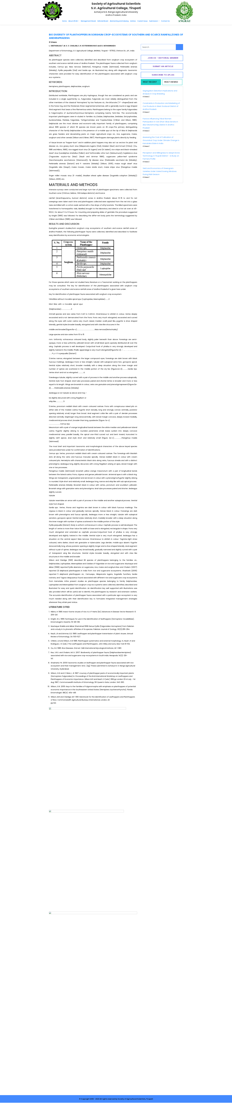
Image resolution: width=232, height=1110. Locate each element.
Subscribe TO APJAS (162, 74)
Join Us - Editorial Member (162, 58)
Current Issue (142, 21)
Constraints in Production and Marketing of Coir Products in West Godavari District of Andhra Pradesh (161, 106)
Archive (133, 21)
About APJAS (73, 21)
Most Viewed (171, 82)
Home (64, 21)
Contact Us (165, 21)
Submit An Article (162, 66)
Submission (153, 21)
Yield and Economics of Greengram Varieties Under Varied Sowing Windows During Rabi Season (160, 171)
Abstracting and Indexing (119, 21)
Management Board (88, 21)
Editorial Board (103, 21)
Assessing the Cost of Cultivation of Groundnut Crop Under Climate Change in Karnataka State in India (161, 140)
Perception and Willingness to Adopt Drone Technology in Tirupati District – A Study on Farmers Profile (161, 156)
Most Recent (150, 82)
